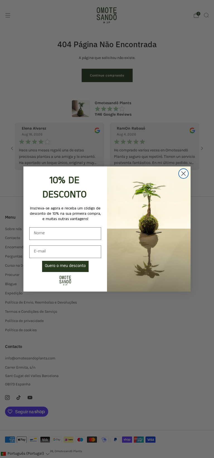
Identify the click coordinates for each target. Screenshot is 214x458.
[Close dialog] (183, 173)
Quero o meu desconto (65, 266)
